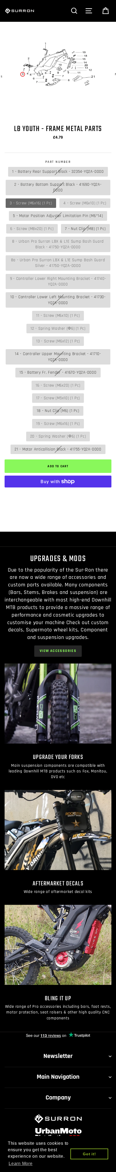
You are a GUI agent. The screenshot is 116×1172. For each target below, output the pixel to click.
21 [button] (102, 112)
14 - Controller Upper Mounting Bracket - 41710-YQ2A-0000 (58, 356)
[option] (58, 68)
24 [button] (58, 117)
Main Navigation (58, 1077)
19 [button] (92, 112)
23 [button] (112, 112)
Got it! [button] (89, 1154)
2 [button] (9, 112)
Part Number (58, 162)
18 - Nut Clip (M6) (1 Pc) (58, 410)
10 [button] (49, 112)
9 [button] (44, 112)
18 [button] (88, 112)
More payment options (58, 494)
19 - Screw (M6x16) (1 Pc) (58, 423)
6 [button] (29, 112)
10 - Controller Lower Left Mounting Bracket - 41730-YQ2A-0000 (58, 299)
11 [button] (54, 112)
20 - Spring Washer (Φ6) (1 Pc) (58, 436)
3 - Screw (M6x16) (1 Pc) (31, 203)
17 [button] (83, 112)
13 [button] (63, 112)
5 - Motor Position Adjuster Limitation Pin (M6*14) (58, 215)
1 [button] (4, 112)
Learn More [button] (21, 1163)
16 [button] (78, 112)
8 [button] (39, 112)
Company (58, 1098)
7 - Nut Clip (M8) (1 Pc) (85, 228)
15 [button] (73, 112)
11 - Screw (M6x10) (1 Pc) (58, 315)
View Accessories (58, 650)
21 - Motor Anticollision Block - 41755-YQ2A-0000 (58, 449)
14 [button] (68, 112)
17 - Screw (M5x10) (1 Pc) (58, 398)
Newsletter (58, 1056)
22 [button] (107, 112)
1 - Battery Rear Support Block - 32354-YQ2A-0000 (58, 171)
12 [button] (58, 112)
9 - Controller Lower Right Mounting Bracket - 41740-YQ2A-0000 (58, 281)
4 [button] (19, 111)
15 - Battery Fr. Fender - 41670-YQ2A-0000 (57, 372)
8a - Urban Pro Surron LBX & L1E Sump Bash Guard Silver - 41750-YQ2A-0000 (58, 262)
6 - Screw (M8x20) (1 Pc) (31, 228)
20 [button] (97, 112)
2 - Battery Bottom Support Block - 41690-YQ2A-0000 (57, 187)
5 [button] (24, 112)
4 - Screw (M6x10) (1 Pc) (84, 203)
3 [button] (14, 112)
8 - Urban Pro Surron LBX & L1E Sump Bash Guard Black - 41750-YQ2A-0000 (58, 244)
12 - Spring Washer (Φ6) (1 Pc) (58, 328)
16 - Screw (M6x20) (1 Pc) (58, 385)
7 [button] (34, 112)
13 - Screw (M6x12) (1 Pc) (58, 341)
